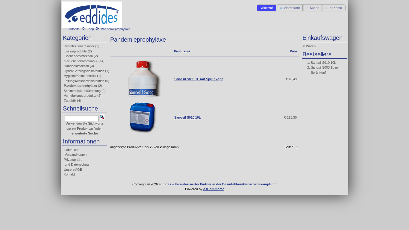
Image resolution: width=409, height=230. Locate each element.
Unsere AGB (73, 169)
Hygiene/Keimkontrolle (80, 76)
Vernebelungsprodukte (80, 95)
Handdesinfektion (76, 66)
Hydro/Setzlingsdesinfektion (84, 71)
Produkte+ (182, 51)
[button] (266, 7)
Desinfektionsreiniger (79, 46)
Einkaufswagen (322, 37)
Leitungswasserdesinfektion (84, 81)
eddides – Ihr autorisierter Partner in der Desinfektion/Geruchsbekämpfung (218, 184)
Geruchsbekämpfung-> (81, 61)
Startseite (73, 29)
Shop (90, 29)
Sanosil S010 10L (187, 117)
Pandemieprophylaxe (115, 29)
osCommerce (213, 189)
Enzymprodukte (75, 51)
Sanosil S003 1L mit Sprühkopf (198, 79)
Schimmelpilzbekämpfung (82, 91)
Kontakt (69, 174)
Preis (294, 51)
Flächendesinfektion (78, 56)
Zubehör (70, 100)
